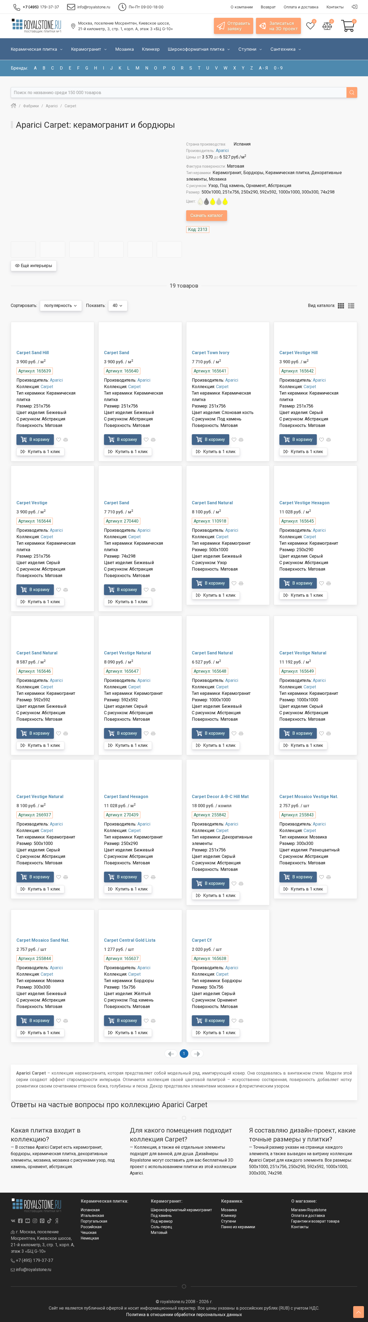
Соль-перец (161, 1227)
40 (116, 305)
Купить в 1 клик (43, 451)
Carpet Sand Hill (32, 352)
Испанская (90, 1210)
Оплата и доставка (308, 1215)
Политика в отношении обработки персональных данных (184, 1314)
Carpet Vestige (31, 502)
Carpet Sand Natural (212, 502)
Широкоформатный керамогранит (181, 1210)
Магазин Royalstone (309, 1210)
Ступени (228, 1221)
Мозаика (229, 1210)
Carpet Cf (202, 940)
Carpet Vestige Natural (127, 652)
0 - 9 (278, 68)
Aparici (222, 150)
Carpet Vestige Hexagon (304, 502)
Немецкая (90, 1238)
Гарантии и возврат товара (315, 1221)
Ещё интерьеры (36, 265)
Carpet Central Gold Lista (129, 940)
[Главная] (13, 106)
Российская (91, 1227)
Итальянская (92, 1215)
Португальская (94, 1221)
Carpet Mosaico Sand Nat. (42, 940)
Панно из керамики (238, 1227)
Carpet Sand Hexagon (126, 796)
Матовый (159, 1232)
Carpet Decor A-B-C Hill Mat (220, 796)
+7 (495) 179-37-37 (34, 1260)
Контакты (299, 1227)
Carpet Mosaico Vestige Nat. (308, 796)
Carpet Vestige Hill (298, 352)
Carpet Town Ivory (210, 352)
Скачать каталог (206, 215)
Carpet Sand (116, 352)
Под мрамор (162, 1221)
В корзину (39, 439)
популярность (58, 305)
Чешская (88, 1232)
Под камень (161, 1215)
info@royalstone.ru (33, 1269)
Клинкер (228, 1215)
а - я (263, 68)
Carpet (47, 386)
